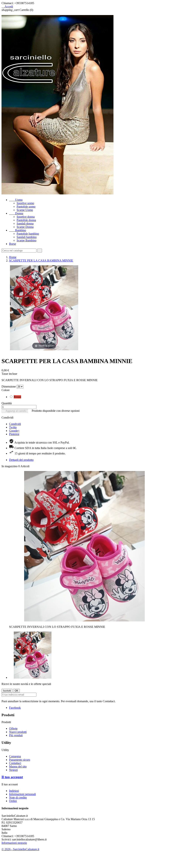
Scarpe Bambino (26, 240)
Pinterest (14, 434)
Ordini (13, 800)
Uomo (16, 199)
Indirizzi (14, 790)
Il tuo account (12, 777)
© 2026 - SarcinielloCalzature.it (20, 849)
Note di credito (18, 797)
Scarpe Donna (25, 226)
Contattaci (15, 763)
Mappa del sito (18, 766)
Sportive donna (26, 216)
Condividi (15, 423)
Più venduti (16, 735)
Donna (16, 213)
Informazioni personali (22, 794)
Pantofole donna (26, 220)
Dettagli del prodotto (21, 459)
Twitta (13, 427)
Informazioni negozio (14, 842)
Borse (12, 243)
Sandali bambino (27, 237)
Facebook (15, 707)
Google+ (14, 430)
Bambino (17, 230)
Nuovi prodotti (18, 731)
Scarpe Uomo (25, 210)
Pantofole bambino (28, 233)
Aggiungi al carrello (14, 411)
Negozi (13, 769)
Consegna (15, 756)
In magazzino (10, 466)
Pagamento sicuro (19, 759)
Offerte (13, 728)
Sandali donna (25, 223)
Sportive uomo (25, 203)
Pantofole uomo (26, 206)
